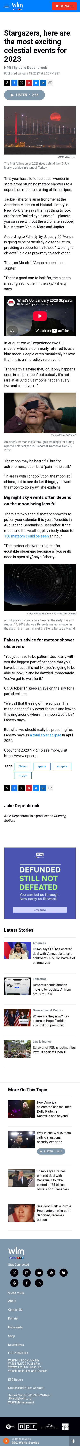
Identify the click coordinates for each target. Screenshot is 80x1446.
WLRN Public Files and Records (27, 1371)
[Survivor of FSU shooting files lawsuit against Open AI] (17, 1049)
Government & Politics (48, 1010)
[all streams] (74, 1441)
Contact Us (15, 1309)
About (12, 1301)
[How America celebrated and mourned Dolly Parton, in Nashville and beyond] (21, 1109)
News (23, 766)
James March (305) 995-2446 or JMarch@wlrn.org (29, 1397)
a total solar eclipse (46, 735)
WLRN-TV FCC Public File (24, 1360)
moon (23, 775)
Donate (13, 1318)
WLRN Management (21, 1402)
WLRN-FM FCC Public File (24, 1363)
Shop (11, 1336)
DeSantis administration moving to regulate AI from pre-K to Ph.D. (52, 989)
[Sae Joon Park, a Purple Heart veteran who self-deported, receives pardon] (21, 1213)
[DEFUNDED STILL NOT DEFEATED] (40, 883)
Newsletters (16, 1345)
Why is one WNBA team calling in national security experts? (54, 1137)
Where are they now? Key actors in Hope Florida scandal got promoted (51, 1020)
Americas (39, 943)
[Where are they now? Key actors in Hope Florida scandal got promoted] (17, 1017)
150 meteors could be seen (26, 536)
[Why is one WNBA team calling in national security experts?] (21, 1139)
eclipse (62, 766)
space (42, 766)
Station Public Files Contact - (26, 1388)
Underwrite (15, 1327)
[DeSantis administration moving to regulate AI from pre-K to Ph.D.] (17, 986)
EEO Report (15, 1379)
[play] (6, 1441)
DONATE (66, 6)
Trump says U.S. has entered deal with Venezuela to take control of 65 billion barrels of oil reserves (53, 1180)
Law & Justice (42, 1041)
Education (40, 979)
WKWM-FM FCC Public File (24, 1367)
